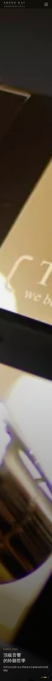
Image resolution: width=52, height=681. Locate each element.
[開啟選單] (46, 4)
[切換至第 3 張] (47, 677)
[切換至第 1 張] (41, 677)
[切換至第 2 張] (43, 677)
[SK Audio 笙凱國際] (14, 4)
